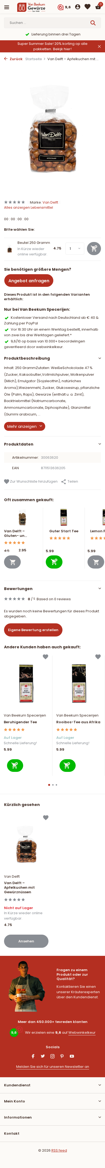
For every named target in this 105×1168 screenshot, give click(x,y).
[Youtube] (72, 1057)
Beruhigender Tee (20, 722)
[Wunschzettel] (87, 7)
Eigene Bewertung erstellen (33, 629)
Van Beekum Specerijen (25, 715)
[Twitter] (43, 1057)
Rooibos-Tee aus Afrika (78, 722)
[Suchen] (93, 23)
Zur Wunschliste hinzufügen (33, 481)
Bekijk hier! (62, 49)
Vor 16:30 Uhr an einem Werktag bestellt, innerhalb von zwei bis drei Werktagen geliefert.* (51, 332)
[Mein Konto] (77, 7)
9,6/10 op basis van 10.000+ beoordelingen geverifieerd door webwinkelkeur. (44, 344)
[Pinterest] (62, 1057)
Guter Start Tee (63, 531)
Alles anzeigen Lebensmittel (28, 207)
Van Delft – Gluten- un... (15, 533)
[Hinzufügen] (54, 562)
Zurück (16, 59)
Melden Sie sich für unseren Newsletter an (52, 1066)
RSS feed (59, 1150)
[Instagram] (52, 1057)
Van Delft (50, 202)
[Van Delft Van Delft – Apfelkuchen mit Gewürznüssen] (26, 843)
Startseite (33, 59)
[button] (49, 785)
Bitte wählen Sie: (19, 229)
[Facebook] (33, 1057)
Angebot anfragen (28, 281)
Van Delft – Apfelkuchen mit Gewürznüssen (19, 888)
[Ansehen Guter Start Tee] (63, 518)
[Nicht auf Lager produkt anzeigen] (12, 562)
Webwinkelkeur (82, 1032)
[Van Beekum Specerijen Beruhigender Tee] (26, 683)
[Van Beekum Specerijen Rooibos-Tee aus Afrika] (78, 683)
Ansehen (26, 941)
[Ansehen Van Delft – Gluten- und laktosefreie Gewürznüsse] (22, 518)
